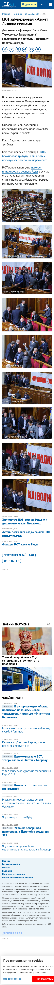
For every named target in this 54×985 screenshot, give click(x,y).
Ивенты (6, 867)
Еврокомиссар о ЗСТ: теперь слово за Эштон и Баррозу (24, 758)
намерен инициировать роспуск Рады (22, 169)
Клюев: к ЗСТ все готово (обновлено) (24, 787)
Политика (17, 13)
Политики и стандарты (13, 874)
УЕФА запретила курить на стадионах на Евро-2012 (26, 772)
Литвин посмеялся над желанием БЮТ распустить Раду (26, 534)
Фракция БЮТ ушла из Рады (20, 544)
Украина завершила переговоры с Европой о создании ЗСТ (25, 831)
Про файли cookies (12, 978)
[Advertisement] (27, 591)
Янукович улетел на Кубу (17, 817)
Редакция (7, 870)
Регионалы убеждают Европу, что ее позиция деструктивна (23, 744)
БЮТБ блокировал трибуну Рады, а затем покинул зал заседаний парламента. (25, 156)
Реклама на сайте (11, 864)
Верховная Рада (14, 555)
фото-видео (11, 561)
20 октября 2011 (33, 14)
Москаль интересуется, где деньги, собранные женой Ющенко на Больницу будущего (26, 803)
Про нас (6, 860)
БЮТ (31, 555)
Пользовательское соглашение (17, 877)
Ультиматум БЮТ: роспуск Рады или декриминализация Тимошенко (24, 521)
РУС (43, 4)
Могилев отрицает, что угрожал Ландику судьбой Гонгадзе (26, 729)
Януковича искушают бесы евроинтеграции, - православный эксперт (27, 847)
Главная (6, 13)
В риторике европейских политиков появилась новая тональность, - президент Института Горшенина (26, 711)
